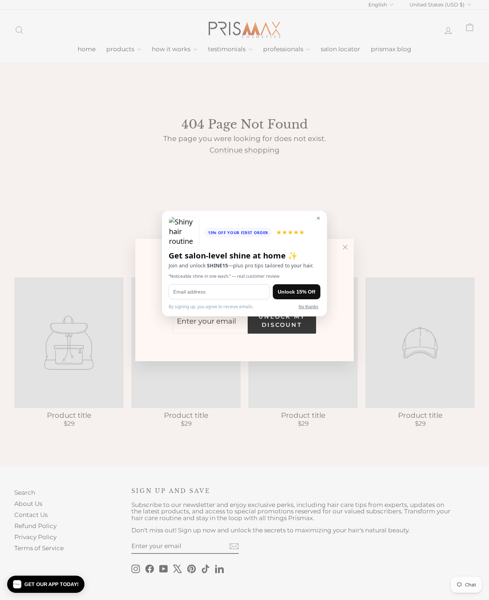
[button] (45, 584)
